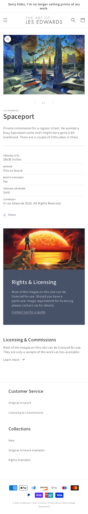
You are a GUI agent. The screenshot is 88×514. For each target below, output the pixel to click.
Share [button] (12, 215)
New (12, 440)
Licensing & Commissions (26, 412)
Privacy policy (54, 503)
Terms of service (39, 503)
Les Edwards (25, 503)
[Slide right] (53, 102)
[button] (5, 20)
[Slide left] (34, 102)
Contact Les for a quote (28, 312)
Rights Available (20, 460)
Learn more (11, 360)
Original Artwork (20, 403)
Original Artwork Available (27, 450)
